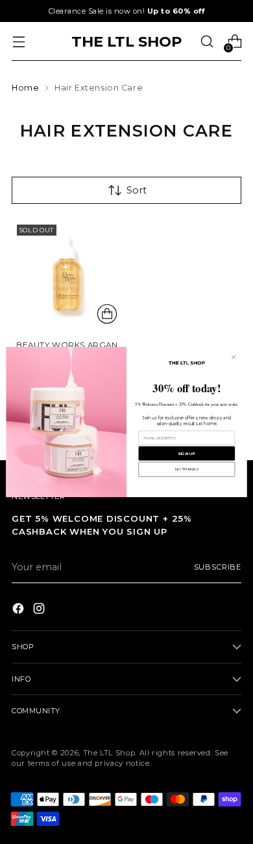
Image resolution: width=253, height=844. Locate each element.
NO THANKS (187, 469)
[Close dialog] (234, 357)
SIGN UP (186, 453)
